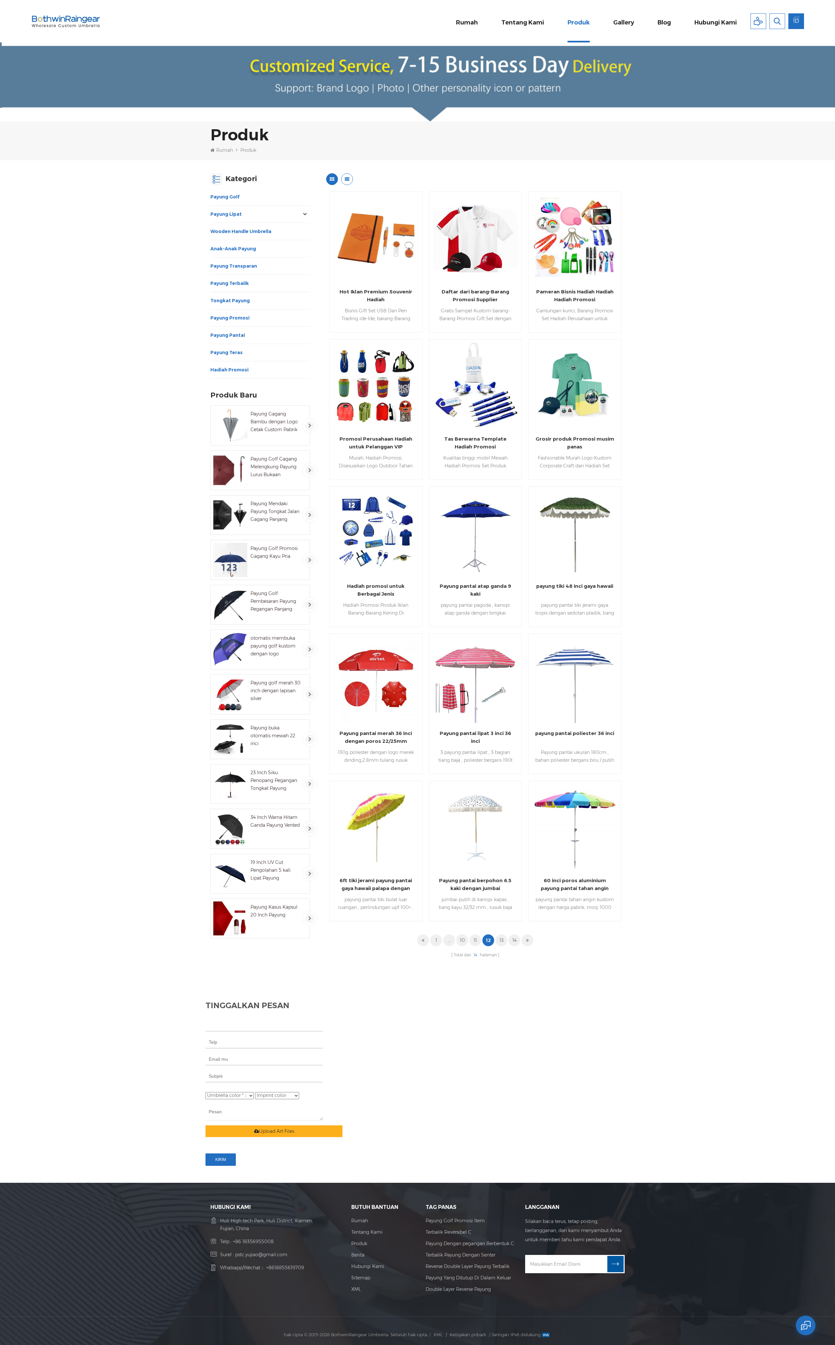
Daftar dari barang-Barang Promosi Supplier (475, 296)
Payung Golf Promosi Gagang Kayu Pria (274, 552)
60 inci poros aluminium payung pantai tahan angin (575, 884)
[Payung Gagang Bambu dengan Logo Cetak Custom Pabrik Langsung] (230, 425)
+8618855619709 (285, 1268)
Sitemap (360, 1278)
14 (514, 940)
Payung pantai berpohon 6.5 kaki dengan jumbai (475, 884)
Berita (357, 1255)
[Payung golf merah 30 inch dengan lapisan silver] (230, 694)
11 (475, 940)
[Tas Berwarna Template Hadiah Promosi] (475, 386)
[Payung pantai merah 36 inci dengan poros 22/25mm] (376, 680)
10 (462, 940)
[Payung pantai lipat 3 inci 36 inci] (475, 680)
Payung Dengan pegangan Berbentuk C (470, 1243)
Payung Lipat (226, 214)
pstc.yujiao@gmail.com (261, 1255)
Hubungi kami (715, 22)
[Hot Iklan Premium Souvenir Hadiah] (376, 238)
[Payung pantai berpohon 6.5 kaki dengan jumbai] (475, 827)
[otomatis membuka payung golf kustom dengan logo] (230, 649)
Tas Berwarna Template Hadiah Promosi (475, 443)
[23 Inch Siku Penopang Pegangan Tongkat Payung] (230, 784)
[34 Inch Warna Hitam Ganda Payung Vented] (230, 829)
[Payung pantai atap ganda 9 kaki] (475, 533)
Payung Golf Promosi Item (455, 1221)
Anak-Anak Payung (233, 249)
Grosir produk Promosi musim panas (575, 443)
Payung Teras (226, 352)
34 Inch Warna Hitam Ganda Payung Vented (275, 821)
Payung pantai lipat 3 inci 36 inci (475, 737)
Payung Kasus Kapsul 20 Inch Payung (273, 911)
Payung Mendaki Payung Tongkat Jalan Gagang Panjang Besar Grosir (274, 512)
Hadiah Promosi (229, 370)
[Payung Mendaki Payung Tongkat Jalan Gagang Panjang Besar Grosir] (230, 515)
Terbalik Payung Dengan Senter (460, 1255)
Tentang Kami (367, 1232)
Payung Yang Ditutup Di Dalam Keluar (468, 1278)
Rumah (467, 22)
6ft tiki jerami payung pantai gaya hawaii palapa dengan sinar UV (376, 884)
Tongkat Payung (230, 301)
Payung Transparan (233, 266)
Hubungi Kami (367, 1266)
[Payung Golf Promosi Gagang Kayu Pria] (230, 560)
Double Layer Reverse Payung (458, 1289)
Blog (664, 22)
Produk (579, 22)
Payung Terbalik (229, 283)
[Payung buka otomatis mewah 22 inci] (230, 739)
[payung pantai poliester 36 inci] (575, 680)
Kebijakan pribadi (468, 1334)
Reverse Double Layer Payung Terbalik (467, 1266)
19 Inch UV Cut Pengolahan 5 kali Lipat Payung (270, 870)
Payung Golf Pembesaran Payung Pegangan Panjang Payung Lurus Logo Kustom (273, 601)
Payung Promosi (230, 318)
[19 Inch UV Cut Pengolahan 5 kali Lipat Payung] (230, 874)
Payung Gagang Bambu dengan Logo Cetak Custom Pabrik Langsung (274, 422)
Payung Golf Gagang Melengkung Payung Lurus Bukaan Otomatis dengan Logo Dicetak (273, 467)
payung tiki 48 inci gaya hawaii (574, 586)
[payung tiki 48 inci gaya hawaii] (575, 533)
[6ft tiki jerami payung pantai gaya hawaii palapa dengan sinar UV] (376, 827)
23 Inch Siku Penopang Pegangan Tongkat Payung (273, 780)
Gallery (623, 22)
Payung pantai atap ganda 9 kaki (475, 590)
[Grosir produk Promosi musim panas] (575, 386)
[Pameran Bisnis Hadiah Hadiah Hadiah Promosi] (575, 238)
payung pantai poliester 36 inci (574, 733)
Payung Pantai (227, 335)
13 (501, 940)
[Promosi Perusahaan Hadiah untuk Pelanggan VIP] (376, 386)
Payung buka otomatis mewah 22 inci (272, 735)
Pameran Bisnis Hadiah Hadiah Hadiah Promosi (575, 296)
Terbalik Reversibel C (448, 1232)
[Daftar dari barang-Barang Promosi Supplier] (475, 238)
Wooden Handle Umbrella (240, 231)
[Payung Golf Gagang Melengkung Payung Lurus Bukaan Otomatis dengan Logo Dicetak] (230, 470)
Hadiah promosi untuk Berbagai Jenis (375, 590)
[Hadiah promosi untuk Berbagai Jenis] (376, 533)
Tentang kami (522, 22)
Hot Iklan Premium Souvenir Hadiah (376, 296)
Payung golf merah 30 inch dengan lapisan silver (275, 690)
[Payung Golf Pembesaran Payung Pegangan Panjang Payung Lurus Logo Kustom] (230, 605)
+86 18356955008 (253, 1241)
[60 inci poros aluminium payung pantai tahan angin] (575, 827)
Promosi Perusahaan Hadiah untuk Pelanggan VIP (376, 443)
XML (356, 1289)
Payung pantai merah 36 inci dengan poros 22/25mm (376, 737)
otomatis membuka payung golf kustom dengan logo (273, 646)
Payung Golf (224, 197)
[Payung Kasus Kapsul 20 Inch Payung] (230, 918)
